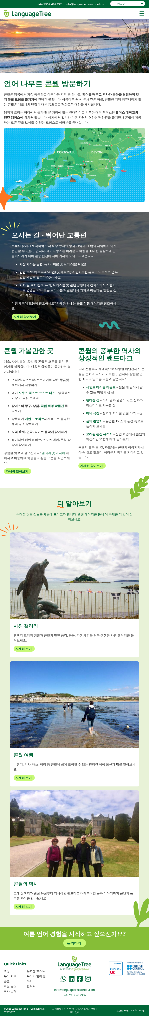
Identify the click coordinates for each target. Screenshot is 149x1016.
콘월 (7, 981)
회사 (10, 991)
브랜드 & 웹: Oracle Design (130, 1010)
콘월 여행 (83, 303)
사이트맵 (57, 1008)
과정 (7, 971)
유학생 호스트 (36, 971)
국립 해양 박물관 (52, 406)
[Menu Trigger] (142, 13)
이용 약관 (69, 1008)
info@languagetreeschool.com (86, 4)
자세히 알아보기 (25, 317)
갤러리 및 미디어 (53, 453)
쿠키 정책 (75, 1012)
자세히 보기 (24, 649)
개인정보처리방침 (85, 1008)
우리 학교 (10, 976)
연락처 (31, 986)
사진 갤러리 (26, 625)
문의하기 (74, 943)
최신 (10, 986)
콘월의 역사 (26, 883)
